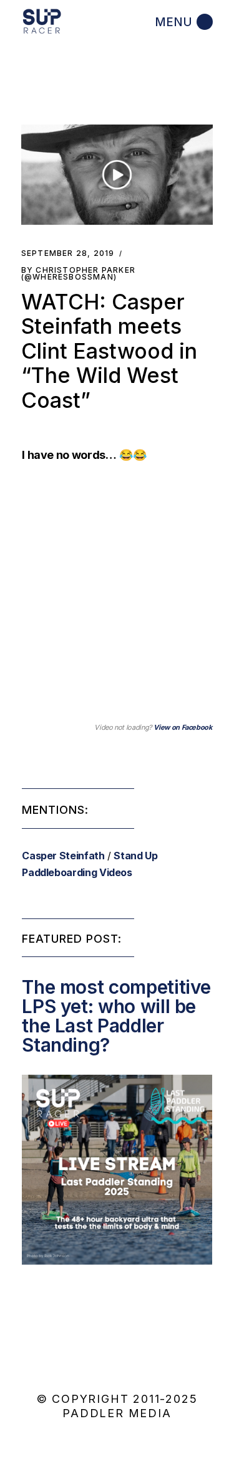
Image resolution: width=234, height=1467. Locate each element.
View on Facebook (183, 727)
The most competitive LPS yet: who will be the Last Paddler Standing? (116, 1016)
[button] (117, 175)
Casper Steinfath (63, 855)
